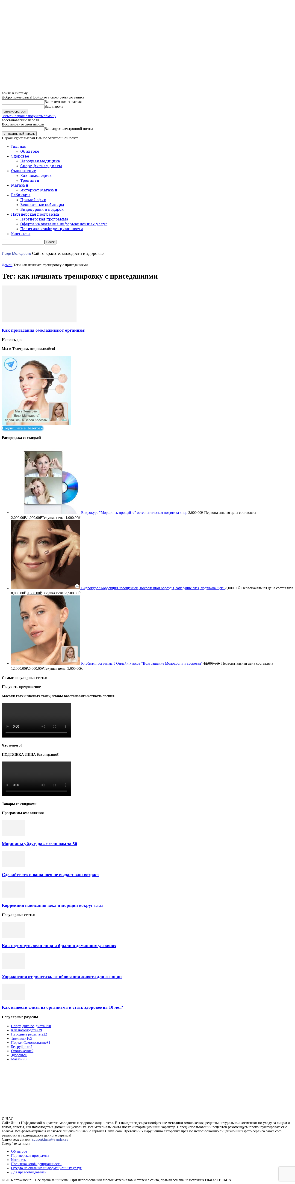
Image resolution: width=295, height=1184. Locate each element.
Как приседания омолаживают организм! (44, 330)
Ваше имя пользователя (63, 102)
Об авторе (29, 151)
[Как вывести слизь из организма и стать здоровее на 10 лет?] (13, 998)
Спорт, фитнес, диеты (41, 165)
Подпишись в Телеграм (22, 428)
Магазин (19, 185)
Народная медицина (40, 160)
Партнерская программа (35, 214)
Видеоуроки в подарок (42, 209)
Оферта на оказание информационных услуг (63, 223)
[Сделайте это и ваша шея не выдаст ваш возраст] (13, 866)
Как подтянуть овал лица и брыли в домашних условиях (59, 945)
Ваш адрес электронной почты (68, 129)
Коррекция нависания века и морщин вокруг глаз (52, 905)
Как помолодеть (36, 175)
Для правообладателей (29, 1172)
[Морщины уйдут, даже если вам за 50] (13, 835)
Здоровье (20, 156)
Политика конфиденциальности (51, 228)
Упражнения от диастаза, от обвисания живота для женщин (62, 976)
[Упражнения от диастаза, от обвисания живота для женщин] (13, 968)
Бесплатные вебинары (42, 204)
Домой (7, 265)
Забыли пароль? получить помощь (29, 116)
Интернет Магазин (38, 189)
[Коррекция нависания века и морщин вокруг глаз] (13, 896)
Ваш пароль (53, 106)
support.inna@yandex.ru (50, 1139)
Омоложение (23, 170)
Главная (19, 146)
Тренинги (29, 180)
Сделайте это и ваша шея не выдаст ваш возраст (50, 874)
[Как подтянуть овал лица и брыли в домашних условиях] (13, 937)
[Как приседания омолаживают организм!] (39, 321)
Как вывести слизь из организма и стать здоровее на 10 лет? (62, 1007)
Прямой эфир (33, 199)
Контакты (20, 233)
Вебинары (20, 194)
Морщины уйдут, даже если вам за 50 (39, 843)
